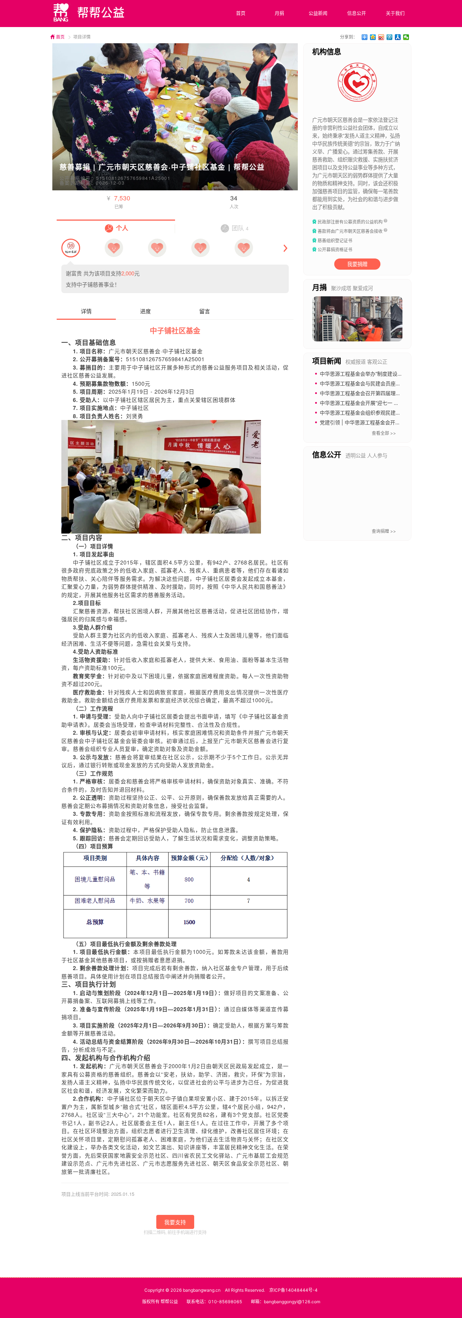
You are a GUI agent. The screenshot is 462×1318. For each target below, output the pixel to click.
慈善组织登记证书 (335, 240)
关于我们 (395, 13)
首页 (240, 13)
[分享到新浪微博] (381, 37)
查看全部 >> (384, 433)
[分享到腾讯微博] (390, 37)
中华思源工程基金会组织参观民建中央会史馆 (370, 413)
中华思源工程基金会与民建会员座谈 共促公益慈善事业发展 (386, 383)
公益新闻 (318, 13)
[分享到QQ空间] (373, 37)
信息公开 (356, 13)
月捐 (279, 13)
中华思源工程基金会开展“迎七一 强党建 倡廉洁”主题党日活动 (389, 403)
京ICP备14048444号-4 (293, 1290)
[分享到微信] (406, 37)
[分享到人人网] (398, 37)
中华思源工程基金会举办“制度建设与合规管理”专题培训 (382, 374)
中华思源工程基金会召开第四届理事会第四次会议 (375, 393)
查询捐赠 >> (384, 531)
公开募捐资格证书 (335, 249)
